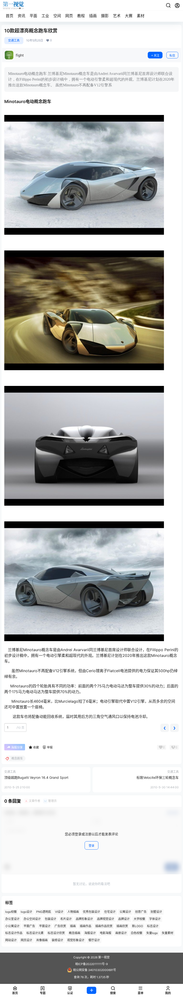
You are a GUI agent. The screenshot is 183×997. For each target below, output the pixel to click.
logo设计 (26, 912)
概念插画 (74, 933)
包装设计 (50, 919)
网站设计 (11, 940)
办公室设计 (12, 919)
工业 (45, 15)
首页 (9, 15)
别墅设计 (156, 912)
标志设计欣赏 (56, 933)
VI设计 (59, 912)
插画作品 (85, 926)
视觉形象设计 (75, 940)
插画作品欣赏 (103, 926)
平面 (33, 15)
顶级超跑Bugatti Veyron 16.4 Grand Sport (36, 777)
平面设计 (45, 926)
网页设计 (26, 940)
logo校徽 (11, 912)
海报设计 (90, 933)
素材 (140, 15)
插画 (93, 15)
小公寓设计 (12, 926)
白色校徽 (136, 933)
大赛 (128, 15)
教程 (81, 15)
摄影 (105, 15)
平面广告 (29, 926)
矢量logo (152, 933)
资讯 (21, 15)
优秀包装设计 (91, 912)
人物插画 (73, 912)
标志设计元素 (35, 933)
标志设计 (152, 926)
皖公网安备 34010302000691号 (94, 970)
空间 (57, 15)
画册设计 (121, 933)
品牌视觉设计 (105, 919)
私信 (172, 55)
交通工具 (14, 40)
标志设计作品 (13, 933)
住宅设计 (110, 912)
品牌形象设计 (84, 919)
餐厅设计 (94, 940)
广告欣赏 (60, 926)
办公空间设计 (32, 919)
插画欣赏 (122, 926)
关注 (156, 55)
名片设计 (66, 919)
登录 (91, 845)
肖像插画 (42, 940)
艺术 (117, 15)
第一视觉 (103, 957)
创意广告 (141, 912)
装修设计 (57, 940)
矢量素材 (167, 933)
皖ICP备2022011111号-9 (91, 964)
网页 (69, 15)
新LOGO (137, 926)
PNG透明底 (43, 912)
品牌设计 (124, 919)
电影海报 (105, 933)
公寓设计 (125, 912)
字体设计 (155, 919)
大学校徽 (139, 919)
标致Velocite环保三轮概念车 (158, 777)
